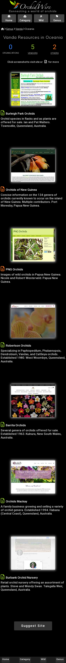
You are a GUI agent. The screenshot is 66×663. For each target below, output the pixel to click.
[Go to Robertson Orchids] (33, 321)
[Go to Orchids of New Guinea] (33, 165)
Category (25, 659)
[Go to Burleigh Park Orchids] (33, 89)
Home (5, 659)
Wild (43, 659)
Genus (9, 29)
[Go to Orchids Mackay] (33, 476)
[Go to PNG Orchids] (33, 244)
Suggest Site (33, 626)
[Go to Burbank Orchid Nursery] (33, 553)
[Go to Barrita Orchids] (33, 400)
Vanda (19, 29)
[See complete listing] (2, 113)
